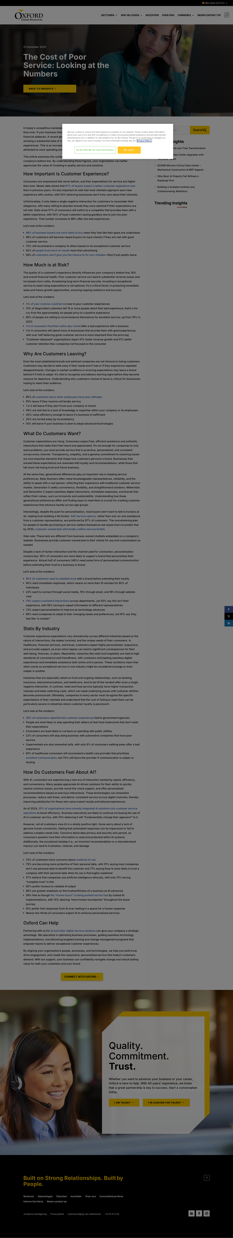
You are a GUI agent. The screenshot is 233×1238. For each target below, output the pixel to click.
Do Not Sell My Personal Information (95, 150)
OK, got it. (129, 150)
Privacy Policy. (144, 141)
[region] (117, 141)
